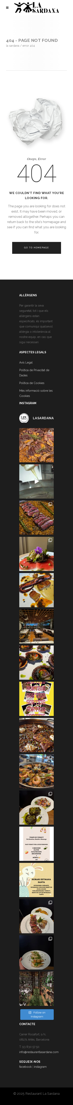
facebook (25, 1066)
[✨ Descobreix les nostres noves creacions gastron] (36, 952)
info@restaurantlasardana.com (39, 1052)
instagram (40, 1066)
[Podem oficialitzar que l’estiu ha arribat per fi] (36, 554)
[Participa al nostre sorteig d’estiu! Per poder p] (36, 699)
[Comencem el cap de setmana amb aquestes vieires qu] (36, 662)
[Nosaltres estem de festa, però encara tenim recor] (36, 590)
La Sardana (12, 45)
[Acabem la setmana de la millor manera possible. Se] (36, 518)
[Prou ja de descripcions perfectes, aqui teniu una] (36, 916)
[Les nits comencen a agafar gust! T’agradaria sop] (36, 626)
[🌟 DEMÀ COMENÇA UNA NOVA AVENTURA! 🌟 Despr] (36, 989)
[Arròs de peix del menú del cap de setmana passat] (36, 771)
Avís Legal (26, 362)
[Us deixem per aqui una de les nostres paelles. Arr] (36, 735)
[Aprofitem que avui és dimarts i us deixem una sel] (36, 445)
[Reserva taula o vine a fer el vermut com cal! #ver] (36, 844)
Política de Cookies (31, 383)
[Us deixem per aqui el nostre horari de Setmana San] (36, 880)
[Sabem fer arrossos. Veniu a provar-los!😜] (36, 481)
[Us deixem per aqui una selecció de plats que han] (36, 807)
